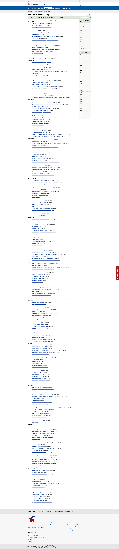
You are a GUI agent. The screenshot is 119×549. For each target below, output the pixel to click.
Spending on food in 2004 (37, 363)
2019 (81, 101)
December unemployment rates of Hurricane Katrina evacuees (44, 49)
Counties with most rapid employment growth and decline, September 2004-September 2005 (50, 407)
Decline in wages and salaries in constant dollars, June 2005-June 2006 (46, 260)
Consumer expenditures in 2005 (38, 125)
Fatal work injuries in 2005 (37, 245)
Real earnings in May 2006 (37, 320)
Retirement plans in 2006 (36, 226)
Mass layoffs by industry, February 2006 (39, 437)
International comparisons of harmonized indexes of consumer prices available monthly (49, 148)
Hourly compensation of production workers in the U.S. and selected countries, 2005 (48, 97)
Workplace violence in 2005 (37, 141)
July (81, 37)
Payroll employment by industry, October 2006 (41, 128)
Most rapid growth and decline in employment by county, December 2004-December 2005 (49, 267)
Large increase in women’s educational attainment (41, 88)
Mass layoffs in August (36, 189)
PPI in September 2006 (36, 156)
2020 (81, 103)
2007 (81, 74)
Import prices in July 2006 (37, 243)
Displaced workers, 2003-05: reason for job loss (41, 235)
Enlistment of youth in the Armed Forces (39, 474)
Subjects (35, 511)
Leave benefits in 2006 (36, 215)
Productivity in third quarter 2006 (38, 132)
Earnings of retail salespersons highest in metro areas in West (44, 332)
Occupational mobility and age (37, 56)
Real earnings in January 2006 (38, 467)
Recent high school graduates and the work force (41, 429)
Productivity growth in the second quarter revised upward (43, 210)
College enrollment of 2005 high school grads (40, 433)
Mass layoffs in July (35, 228)
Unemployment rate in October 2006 (39, 130)
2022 (81, 108)
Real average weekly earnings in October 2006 (41, 112)
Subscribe (90, 2)
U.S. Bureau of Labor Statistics (39, 4)
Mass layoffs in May (35, 311)
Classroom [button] (65, 8)
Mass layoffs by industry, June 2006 (39, 274)
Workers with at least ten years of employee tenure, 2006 (43, 191)
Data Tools (41, 511)
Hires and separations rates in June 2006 (40, 247)
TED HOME (30, 17)
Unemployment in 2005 (36, 422)
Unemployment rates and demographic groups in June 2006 (43, 289)
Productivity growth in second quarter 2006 (40, 248)
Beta (73, 511)
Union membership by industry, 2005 (39, 32)
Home (29, 511)
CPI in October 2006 (36, 115)
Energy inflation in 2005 (36, 330)
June (81, 34)
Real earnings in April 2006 (37, 355)
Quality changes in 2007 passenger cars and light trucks (43, 108)
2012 (81, 85)
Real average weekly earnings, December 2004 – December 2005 (45, 36)
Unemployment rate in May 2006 (38, 335)
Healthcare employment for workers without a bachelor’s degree (44, 185)
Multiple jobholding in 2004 (37, 53)
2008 (81, 76)
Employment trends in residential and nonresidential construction (44, 100)
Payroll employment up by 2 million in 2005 (40, 51)
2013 (81, 88)
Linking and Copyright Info (72, 524)
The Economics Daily (47, 11)
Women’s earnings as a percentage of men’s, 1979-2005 (43, 175)
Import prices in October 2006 (37, 123)
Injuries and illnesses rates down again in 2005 (41, 152)
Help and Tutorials (71, 528)
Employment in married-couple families (39, 387)
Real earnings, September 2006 (38, 150)
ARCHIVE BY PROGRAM (49, 17)
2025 (81, 114)
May (81, 32)
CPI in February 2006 (36, 444)
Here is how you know (50, 0)
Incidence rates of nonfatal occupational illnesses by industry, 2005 (45, 147)
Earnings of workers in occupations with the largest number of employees (46, 350)
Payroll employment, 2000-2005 (38, 418)
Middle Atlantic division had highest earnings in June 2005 (43, 269)
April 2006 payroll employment (38, 372)
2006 (81, 72)
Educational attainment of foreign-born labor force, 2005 (43, 394)
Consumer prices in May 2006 (37, 322)
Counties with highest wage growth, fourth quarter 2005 (42, 258)
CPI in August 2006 (35, 197)
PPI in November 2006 (36, 73)
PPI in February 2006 (36, 439)
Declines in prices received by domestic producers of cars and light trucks (46, 254)
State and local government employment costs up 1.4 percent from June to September (49, 134)
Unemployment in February (37, 450)
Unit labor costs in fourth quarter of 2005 (39, 492)
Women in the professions (37, 93)
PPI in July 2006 (35, 239)
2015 (81, 92)
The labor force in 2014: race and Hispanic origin (41, 58)
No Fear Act (52, 522)
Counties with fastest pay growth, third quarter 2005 (42, 402)
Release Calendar (85, 2)
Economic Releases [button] (56, 8)
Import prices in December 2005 (38, 43)
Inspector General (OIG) (55, 516)
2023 (81, 110)
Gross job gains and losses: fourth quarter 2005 (41, 208)
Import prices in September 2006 (38, 160)
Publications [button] (48, 8)
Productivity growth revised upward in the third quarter (42, 91)
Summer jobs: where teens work (38, 307)
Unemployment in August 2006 (38, 213)
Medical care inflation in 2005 (37, 317)
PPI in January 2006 (36, 479)
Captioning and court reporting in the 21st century (41, 309)
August (81, 39)
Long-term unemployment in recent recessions (41, 470)
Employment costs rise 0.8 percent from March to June (42, 263)
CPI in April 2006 (35, 359)
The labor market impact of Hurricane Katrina (40, 219)
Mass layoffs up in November (37, 69)
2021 (81, 105)
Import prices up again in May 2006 (38, 328)
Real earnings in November (37, 75)
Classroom (67, 511)
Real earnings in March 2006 (37, 392)
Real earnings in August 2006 (37, 195)
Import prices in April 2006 (37, 365)
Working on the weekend (36, 265)
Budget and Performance (55, 518)
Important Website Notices (73, 526)
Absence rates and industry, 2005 (38, 487)
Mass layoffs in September (37, 145)
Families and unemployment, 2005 (38, 378)
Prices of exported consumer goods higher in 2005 (41, 62)
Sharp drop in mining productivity (38, 283)
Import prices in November (37, 78)
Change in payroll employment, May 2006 (40, 337)
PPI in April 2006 (35, 361)
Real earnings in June (36, 270)
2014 (81, 90)
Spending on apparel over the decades (39, 344)
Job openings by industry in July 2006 (39, 202)
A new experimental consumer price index (40, 305)
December (82, 48)
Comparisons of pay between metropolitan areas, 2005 (42, 180)
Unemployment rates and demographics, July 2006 (42, 252)
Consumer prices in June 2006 (38, 276)
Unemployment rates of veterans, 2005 (39, 346)
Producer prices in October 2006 (38, 119)
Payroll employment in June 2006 (38, 291)
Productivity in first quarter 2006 (38, 376)
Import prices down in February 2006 (39, 446)
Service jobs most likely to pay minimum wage (41, 293)
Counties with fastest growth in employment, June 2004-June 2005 (45, 40)
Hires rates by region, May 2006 (38, 287)
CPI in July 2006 (35, 237)
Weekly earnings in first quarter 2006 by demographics (42, 389)
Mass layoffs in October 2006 (37, 106)
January (81, 23)
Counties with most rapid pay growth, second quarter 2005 (43, 45)
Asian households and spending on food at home (41, 295)
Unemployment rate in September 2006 (39, 165)
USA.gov (51, 524)
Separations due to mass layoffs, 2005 (39, 490)
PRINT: (87, 14)
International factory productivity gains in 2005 (41, 184)
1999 (81, 56)
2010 (81, 81)
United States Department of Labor (86, 0)
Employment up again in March (38, 413)
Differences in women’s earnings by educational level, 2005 (43, 102)
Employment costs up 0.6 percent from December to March (43, 383)
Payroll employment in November (38, 84)
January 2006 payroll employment (38, 496)
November (82, 46)
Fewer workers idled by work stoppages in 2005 (41, 463)
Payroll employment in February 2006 (39, 452)
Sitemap (68, 516)
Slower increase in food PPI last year (39, 256)
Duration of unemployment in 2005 (38, 420)
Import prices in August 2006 (37, 198)
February (82, 26)
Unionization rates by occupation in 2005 (40, 23)
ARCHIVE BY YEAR (41, 17)
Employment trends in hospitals (38, 296)
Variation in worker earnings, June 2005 (39, 200)
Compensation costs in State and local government (42, 502)
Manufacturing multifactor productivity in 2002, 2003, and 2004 (44, 90)
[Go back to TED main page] (57, 14)
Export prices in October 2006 (37, 121)
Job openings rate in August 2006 (38, 163)
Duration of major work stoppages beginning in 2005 (42, 455)
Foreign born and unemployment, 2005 (39, 404)
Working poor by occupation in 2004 (39, 304)
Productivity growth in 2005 (37, 500)
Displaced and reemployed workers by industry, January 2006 (44, 232)
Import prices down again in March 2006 (39, 405)
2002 (81, 63)
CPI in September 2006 (36, 154)
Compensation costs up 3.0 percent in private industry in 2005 (44, 503)
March (81, 28)
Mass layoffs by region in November (39, 67)
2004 (81, 67)
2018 (81, 99)
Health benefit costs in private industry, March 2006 (42, 313)
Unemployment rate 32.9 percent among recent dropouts (43, 431)
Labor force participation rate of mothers (39, 95)
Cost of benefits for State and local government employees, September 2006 (47, 71)
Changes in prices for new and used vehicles (40, 326)
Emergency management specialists (39, 302)
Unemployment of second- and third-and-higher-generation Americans (45, 162)
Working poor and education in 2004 (39, 315)
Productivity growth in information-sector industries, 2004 (43, 285)
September (82, 41)
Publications (40, 11)
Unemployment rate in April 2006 (38, 374)
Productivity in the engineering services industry (41, 426)
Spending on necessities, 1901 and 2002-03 (40, 354)
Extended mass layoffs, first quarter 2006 (40, 367)
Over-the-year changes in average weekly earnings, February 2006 (45, 442)
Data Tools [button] (40, 8)
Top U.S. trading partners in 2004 (38, 54)
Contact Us (30, 541)
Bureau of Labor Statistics (32, 11)
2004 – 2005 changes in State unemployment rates (42, 459)
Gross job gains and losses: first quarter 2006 (40, 110)
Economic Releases (58, 511)
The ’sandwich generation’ (37, 171)
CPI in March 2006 (35, 398)
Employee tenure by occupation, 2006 (39, 204)
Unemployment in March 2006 (37, 411)
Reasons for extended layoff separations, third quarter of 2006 (44, 117)
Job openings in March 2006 (37, 370)
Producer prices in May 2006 (37, 324)
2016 (81, 94)
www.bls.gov (30, 539)
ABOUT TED (56, 17)
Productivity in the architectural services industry (41, 427)
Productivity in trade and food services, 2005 (40, 230)
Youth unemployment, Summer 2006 (39, 222)
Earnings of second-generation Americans (40, 158)
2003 (81, 65)
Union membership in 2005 (37, 34)
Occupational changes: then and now (39, 417)
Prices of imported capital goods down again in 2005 (42, 64)
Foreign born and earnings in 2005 (38, 390)
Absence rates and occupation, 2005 (39, 25)
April (81, 30)
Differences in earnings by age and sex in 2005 (41, 176)
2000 (81, 59)
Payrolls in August (35, 211)
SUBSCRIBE (61, 17)
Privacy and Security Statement (73, 520)
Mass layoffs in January (36, 472)
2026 (81, 117)
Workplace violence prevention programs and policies (42, 139)
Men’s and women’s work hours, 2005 (39, 173)
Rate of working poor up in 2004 (38, 319)
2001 (81, 61)
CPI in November (35, 77)
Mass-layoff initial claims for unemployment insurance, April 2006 (44, 352)
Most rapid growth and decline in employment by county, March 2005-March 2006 (48, 143)
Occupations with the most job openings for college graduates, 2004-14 (46, 182)
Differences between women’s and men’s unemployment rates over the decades (47, 104)
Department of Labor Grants (56, 520)
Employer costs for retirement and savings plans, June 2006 (43, 187)
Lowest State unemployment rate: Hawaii (40, 465)
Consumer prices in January (37, 475)
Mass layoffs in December (37, 28)
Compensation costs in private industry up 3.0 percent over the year (45, 136)
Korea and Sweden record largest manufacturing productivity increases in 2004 (47, 477)
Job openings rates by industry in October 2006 (41, 82)
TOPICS (35, 17)
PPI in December (35, 41)
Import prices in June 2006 (37, 282)
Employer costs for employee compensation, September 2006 (44, 80)
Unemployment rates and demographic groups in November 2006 (44, 86)
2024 (81, 112)
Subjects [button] (34, 8)
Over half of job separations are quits (39, 415)
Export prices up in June (36, 280)
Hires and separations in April (37, 333)
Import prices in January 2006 (37, 481)
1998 (81, 54)
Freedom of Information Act (73, 518)
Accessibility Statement (72, 530)
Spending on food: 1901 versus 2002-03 (39, 348)
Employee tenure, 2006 (36, 206)
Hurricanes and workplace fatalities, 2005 (40, 241)
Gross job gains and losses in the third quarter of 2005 (42, 357)
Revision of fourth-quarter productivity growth (40, 457)
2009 (81, 79)
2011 (81, 83)
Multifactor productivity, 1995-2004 (38, 435)
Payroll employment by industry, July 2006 (40, 250)
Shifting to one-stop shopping (37, 440)
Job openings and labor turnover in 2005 (40, 494)
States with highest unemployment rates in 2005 (41, 461)
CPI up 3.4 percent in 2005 (37, 38)
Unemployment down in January (38, 498)
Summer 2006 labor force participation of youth (41, 224)
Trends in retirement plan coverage (38, 453)
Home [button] (29, 8)
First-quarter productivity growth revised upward (41, 339)
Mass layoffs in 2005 (36, 30)
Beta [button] (70, 8)
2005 (81, 70)
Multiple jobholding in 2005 (37, 65)
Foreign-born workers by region (38, 368)
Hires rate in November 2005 (37, 47)
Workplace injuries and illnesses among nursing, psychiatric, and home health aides (48, 298)
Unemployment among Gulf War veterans (40, 341)
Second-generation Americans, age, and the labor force (42, 169)
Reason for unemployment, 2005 (38, 485)
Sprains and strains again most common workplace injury (43, 113)
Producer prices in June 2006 (37, 278)
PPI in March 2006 (35, 400)
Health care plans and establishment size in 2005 (41, 27)
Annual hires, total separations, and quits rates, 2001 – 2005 (43, 448)
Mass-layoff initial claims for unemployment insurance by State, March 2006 (46, 396)
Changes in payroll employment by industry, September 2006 (44, 167)
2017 (81, 97)
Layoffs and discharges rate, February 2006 (40, 409)
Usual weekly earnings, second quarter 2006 (40, 272)
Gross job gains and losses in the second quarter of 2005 (43, 483)
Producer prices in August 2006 (38, 193)
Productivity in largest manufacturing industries (41, 380)
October (81, 43)
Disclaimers (69, 522)
